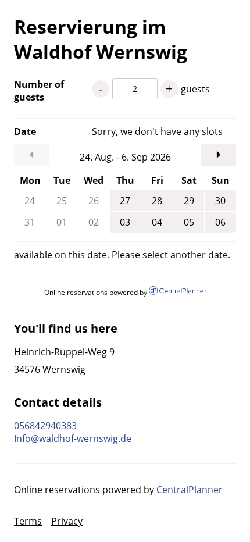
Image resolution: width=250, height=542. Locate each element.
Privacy (67, 521)
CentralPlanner (189, 489)
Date (25, 131)
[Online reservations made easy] (177, 292)
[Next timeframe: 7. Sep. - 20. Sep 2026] (218, 155)
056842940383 (45, 425)
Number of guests (39, 91)
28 (157, 200)
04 (157, 222)
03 (125, 222)
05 (189, 222)
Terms (28, 521)
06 (220, 222)
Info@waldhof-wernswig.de (72, 438)
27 (125, 200)
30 (220, 200)
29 (189, 200)
